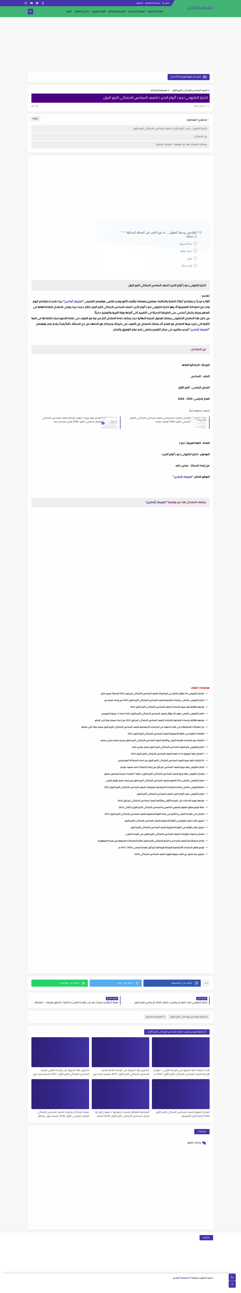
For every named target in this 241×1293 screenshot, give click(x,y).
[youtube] (31, 3)
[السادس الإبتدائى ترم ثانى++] (182, 1288)
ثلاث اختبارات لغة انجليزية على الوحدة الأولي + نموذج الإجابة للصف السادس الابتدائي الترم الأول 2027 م (181, 1072)
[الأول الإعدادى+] (154, 1284)
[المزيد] (120, 1288)
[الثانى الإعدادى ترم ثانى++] (126, 1284)
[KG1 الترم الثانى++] (142, 1288)
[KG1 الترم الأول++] (148, 1288)
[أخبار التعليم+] (114, 1288)
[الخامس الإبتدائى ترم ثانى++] (199, 1288)
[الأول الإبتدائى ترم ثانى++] (86, 1284)
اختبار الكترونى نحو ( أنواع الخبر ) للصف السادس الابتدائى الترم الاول (170, 129)
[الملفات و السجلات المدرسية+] (91, 1288)
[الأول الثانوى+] (205, 1284)
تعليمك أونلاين (200, 8)
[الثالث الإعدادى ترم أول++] (114, 1284)
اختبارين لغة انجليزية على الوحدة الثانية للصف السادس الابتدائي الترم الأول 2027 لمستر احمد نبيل (121, 1072)
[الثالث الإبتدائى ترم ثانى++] (52, 1284)
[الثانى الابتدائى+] (81, 1284)
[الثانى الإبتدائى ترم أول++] (75, 1284)
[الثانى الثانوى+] (188, 1284)
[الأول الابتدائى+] (97, 1284)
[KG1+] (154, 1288)
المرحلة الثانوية (155, 12)
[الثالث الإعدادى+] (120, 1284)
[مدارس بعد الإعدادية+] (86, 1288)
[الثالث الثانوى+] (171, 1284)
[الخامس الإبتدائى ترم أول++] (204, 1288)
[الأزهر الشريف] (176, 1288)
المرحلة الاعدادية (136, 12)
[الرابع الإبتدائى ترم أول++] (41, 1284)
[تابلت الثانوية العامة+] (108, 1288)
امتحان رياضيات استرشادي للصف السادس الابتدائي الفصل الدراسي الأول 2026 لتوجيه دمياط (160, 419)
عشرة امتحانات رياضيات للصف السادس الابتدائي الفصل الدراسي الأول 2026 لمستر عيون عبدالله (63, 1114)
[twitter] (37, 3)
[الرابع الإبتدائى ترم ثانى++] (35, 1284)
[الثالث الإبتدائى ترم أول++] (58, 1284)
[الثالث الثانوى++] (165, 1284)
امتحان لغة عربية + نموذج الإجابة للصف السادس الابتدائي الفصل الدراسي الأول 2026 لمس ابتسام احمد (71, 419)
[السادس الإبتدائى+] (193, 1288)
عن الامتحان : (200, 137)
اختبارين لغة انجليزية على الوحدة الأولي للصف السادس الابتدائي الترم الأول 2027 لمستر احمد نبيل (61, 1072)
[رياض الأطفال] (159, 1288)
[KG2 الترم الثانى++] (125, 1288)
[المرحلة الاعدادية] (160, 1284)
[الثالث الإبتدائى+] (64, 1284)
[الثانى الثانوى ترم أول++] (182, 1284)
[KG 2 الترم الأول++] (131, 1288)
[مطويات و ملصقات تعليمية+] (97, 1288)
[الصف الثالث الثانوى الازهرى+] (170, 1288)
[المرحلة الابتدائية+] (165, 1288)
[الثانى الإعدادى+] (137, 1284)
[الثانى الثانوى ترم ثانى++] (176, 1284)
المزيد (69, 12)
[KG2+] (137, 1288)
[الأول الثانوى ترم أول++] (199, 1284)
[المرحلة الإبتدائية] (103, 1284)
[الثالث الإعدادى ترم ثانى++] (109, 1284)
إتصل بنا (165, 3)
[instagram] (25, 3)
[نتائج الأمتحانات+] (80, 1288)
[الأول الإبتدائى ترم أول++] (92, 1284)
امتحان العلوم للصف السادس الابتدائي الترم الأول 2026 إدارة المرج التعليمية (183, 1114)
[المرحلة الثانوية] (210, 1284)
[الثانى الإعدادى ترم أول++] (131, 1284)
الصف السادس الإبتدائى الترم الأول (189, 90)
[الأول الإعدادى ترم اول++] (148, 1284)
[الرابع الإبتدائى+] (47, 1284)
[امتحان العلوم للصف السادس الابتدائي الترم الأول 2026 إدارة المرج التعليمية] (181, 1094)
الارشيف (139, 3)
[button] (172, 983)
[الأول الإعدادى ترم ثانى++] (143, 1284)
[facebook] (42, 3)
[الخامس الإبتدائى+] (210, 1288)
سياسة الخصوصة (152, 3)
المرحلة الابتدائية (159, 90)
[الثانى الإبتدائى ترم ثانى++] (69, 1284)
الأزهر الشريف (99, 12)
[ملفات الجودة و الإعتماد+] (103, 1288)
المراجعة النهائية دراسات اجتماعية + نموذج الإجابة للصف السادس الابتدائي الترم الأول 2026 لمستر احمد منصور (122, 1114)
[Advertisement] (120, 44)
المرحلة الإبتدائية (116, 12)
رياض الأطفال (81, 12)
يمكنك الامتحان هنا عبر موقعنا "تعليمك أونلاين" (181, 145)
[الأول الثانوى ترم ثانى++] (193, 1284)
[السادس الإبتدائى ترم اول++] (187, 1288)
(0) (33, 106)
